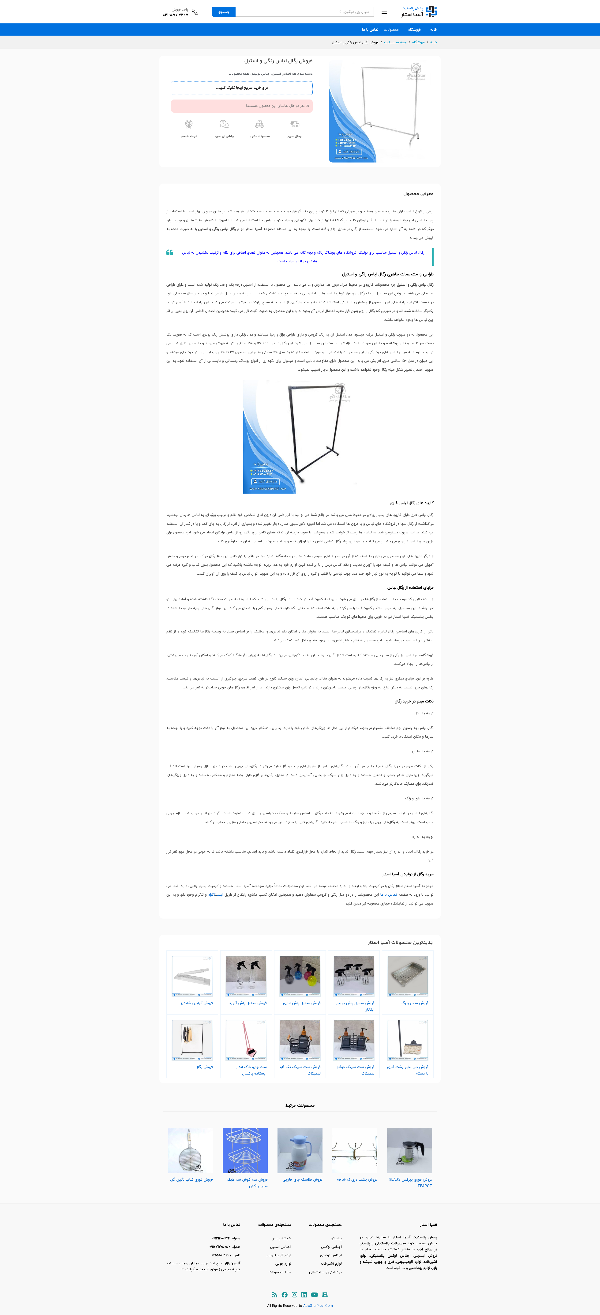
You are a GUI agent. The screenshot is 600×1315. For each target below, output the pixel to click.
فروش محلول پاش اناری (302, 1003)
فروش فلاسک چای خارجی (302, 1179)
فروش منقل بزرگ (414, 1003)
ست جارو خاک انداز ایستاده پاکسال (251, 1070)
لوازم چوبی (283, 1263)
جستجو (223, 12)
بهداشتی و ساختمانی (325, 1272)
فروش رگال (204, 1067)
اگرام (211, 894)
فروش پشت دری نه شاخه (357, 1179)
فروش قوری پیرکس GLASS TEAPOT (410, 1182)
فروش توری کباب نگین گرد (191, 1179)
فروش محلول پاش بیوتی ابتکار (355, 1006)
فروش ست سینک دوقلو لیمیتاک (356, 1070)
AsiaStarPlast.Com (318, 1306)
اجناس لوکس (331, 1247)
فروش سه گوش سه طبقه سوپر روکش (247, 1182)
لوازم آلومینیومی (279, 1255)
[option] (409, 1157)
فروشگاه (414, 29)
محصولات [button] (391, 29)
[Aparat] (325, 1295)
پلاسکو (336, 1238)
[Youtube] (314, 1295)
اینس (220, 894)
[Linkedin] (304, 1295)
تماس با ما (370, 29)
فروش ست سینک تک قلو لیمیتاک (300, 1070)
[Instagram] (294, 1295)
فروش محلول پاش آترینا (248, 1003)
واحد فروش (180, 9)
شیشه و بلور (282, 1238)
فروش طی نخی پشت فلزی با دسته (407, 1070)
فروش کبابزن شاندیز (196, 1003)
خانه (433, 29)
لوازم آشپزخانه (331, 1263)
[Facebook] (284, 1295)
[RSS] (274, 1295)
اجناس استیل (281, 74)
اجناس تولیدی (260, 74)
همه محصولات (239, 74)
